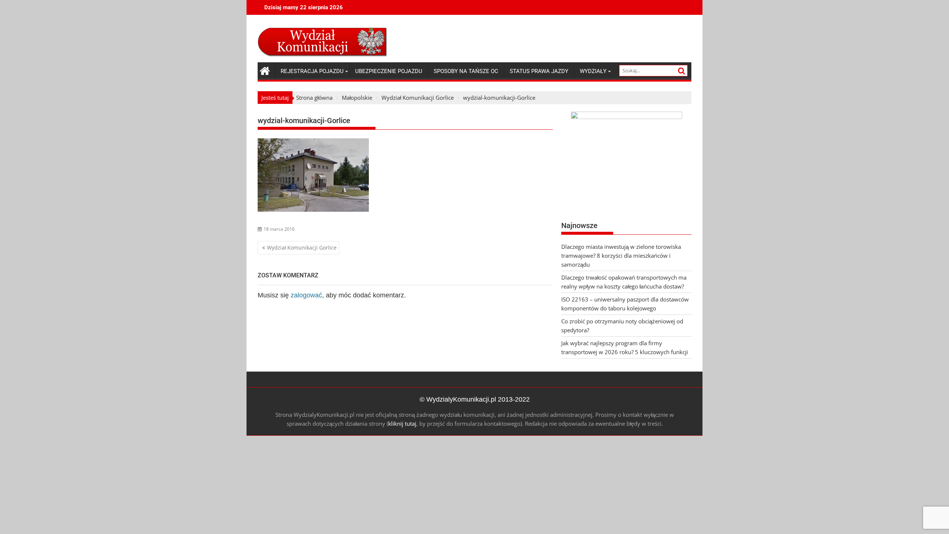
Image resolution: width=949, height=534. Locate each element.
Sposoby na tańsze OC (466, 71)
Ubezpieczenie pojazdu (388, 71)
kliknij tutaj (402, 423)
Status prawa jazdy (539, 71)
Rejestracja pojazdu (312, 71)
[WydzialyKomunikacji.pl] (265, 69)
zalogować (306, 295)
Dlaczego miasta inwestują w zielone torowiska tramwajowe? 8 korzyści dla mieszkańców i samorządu (621, 255)
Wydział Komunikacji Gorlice (302, 247)
